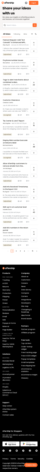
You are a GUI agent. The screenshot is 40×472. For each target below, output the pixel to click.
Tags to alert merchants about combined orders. (16, 81)
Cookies (29, 459)
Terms (13, 459)
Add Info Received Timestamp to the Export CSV (15, 188)
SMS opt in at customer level (15, 207)
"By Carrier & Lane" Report (13, 121)
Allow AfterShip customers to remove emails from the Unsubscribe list (15, 166)
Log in (33, 3)
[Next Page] (36, 251)
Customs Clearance (11, 100)
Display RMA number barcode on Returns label (15, 141)
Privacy (5, 459)
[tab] (7, 34)
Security (21, 459)
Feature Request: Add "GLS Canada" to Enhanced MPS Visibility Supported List (14, 42)
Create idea (31, 465)
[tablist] (20, 34)
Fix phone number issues (13, 60)
